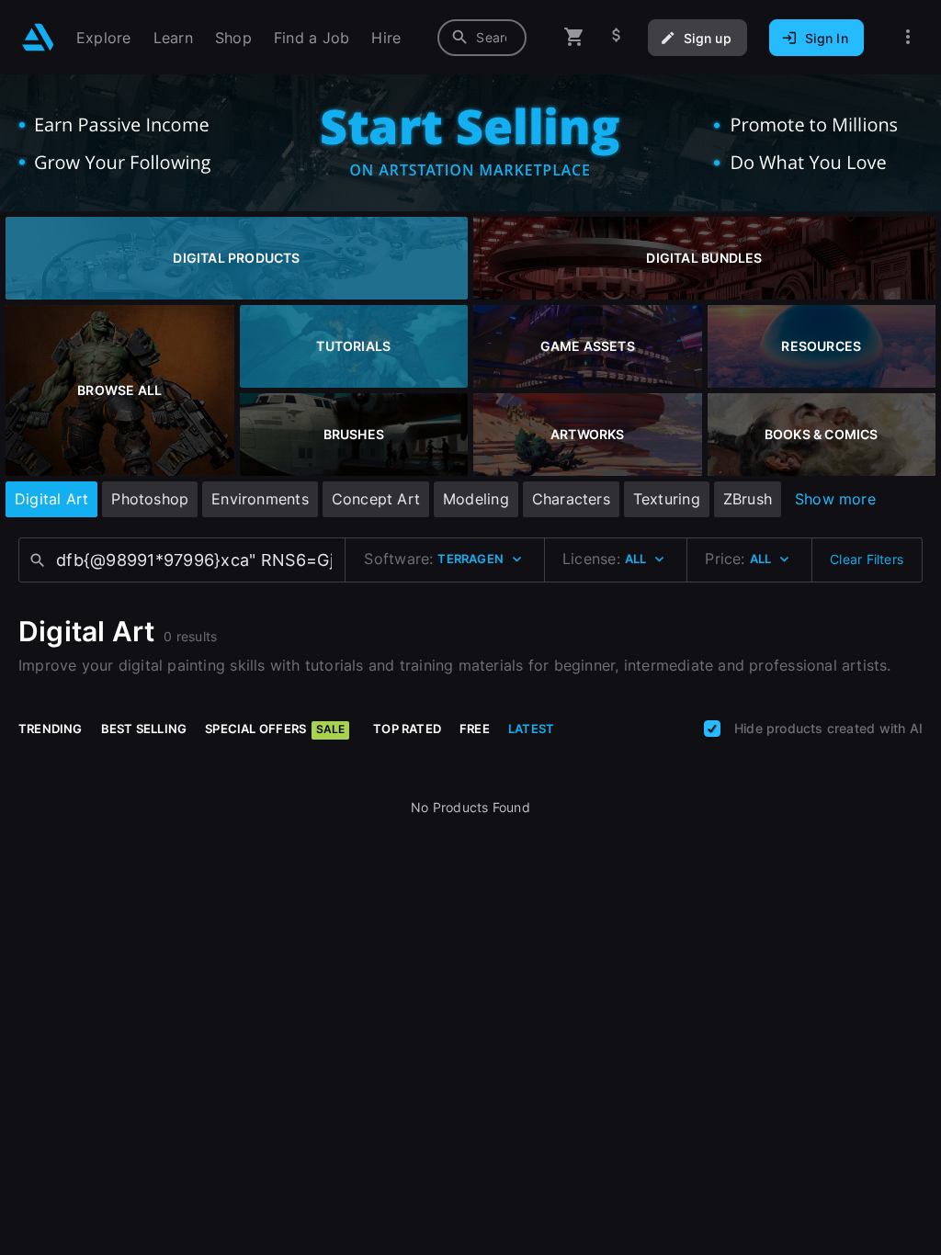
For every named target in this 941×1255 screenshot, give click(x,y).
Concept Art (376, 499)
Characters (571, 499)
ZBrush (747, 499)
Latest (531, 728)
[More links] (908, 37)
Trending (50, 728)
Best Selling (144, 728)
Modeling (476, 499)
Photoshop (149, 499)
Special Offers (275, 728)
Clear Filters (866, 559)
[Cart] (574, 37)
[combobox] (482, 37)
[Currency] (616, 37)
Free (474, 728)
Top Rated (407, 728)
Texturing (666, 499)
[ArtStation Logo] (38, 37)
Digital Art (51, 499)
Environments (260, 499)
